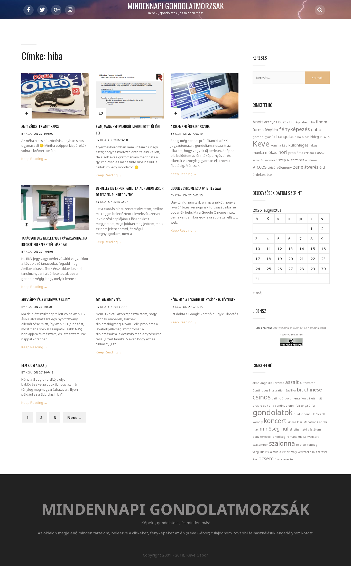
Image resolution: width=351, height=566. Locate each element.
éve (255, 459)
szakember (260, 444)
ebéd (305, 122)
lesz (299, 422)
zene (298, 167)
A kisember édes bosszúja (190, 126)
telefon (301, 444)
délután (312, 398)
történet (297, 160)
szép (282, 160)
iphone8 (306, 414)
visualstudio (273, 452)
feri (313, 405)
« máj (257, 292)
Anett (258, 121)
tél (288, 160)
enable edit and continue (270, 405)
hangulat (285, 136)
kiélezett (319, 414)
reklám (309, 153)
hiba (298, 137)
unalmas (311, 160)
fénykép (271, 129)
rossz (320, 152)
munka (258, 152)
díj (320, 398)
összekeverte (284, 459)
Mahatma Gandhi (315, 422)
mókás (271, 152)
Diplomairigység (108, 299)
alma (256, 383)
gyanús (269, 137)
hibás (305, 137)
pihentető (300, 429)
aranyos (270, 122)
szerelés (258, 160)
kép (284, 145)
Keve (261, 144)
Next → (74, 417)
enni (291, 405)
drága (297, 122)
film (312, 122)
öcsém (266, 458)
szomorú (270, 160)
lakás (314, 145)
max (255, 429)
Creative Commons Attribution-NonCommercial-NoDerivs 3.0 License (300, 331)
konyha (276, 145)
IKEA (323, 137)
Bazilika (290, 390)
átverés (311, 167)
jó (328, 137)
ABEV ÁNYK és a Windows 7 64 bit (45, 299)
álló (312, 452)
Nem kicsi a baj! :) (34, 365)
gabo (316, 129)
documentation (295, 398)
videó (271, 167)
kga (29, 133)
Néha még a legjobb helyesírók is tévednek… (204, 299)
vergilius (258, 452)
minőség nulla (276, 428)
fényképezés (294, 129)
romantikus (294, 437)
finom (321, 122)
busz (282, 122)
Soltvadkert (311, 437)
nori (282, 152)
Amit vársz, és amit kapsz (40, 126)
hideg (314, 137)
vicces (260, 166)
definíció (277, 398)
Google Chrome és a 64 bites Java (196, 188)
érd (322, 167)
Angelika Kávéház (272, 383)
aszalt (292, 382)
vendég (312, 444)
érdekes (259, 174)
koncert (275, 420)
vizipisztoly (289, 452)
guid (297, 414)
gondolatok (273, 412)
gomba (258, 137)
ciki (289, 122)
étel (270, 174)
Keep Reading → (34, 158)
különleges (298, 145)
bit (300, 389)
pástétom (314, 429)
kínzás (292, 422)
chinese (313, 389)
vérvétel (303, 452)
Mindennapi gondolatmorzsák (175, 6)
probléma (295, 152)
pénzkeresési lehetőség (269, 437)
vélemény (284, 167)
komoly (258, 422)
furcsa (258, 129)
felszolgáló (302, 405)
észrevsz (322, 452)
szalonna (282, 443)
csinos (262, 397)
